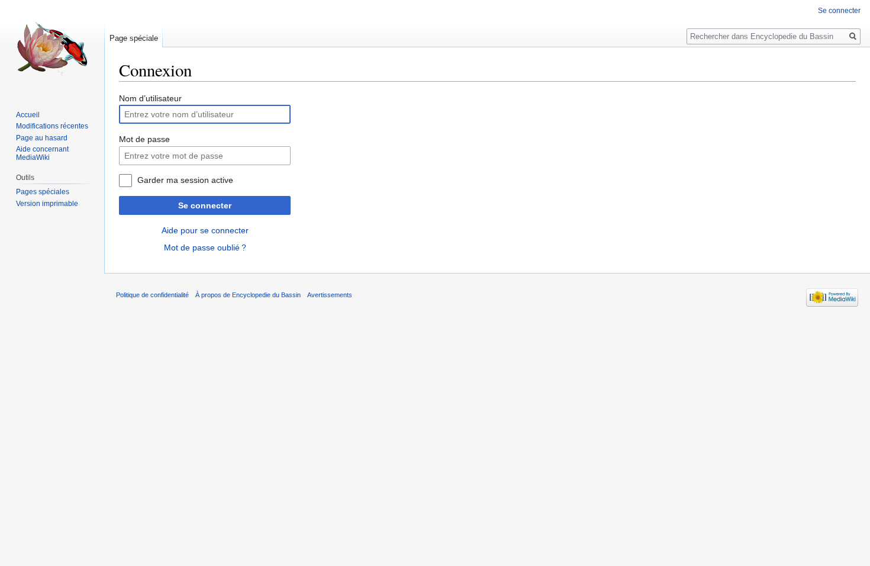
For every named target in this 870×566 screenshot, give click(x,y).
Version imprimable (47, 204)
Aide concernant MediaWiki (42, 153)
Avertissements (329, 294)
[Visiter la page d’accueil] (52, 47)
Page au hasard (41, 138)
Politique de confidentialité (152, 294)
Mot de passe (144, 139)
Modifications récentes (52, 126)
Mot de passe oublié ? (205, 247)
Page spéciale (133, 38)
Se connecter (204, 205)
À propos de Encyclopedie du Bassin (248, 294)
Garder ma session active (185, 180)
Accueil (28, 115)
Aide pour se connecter (205, 230)
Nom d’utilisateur (150, 98)
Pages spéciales (42, 192)
